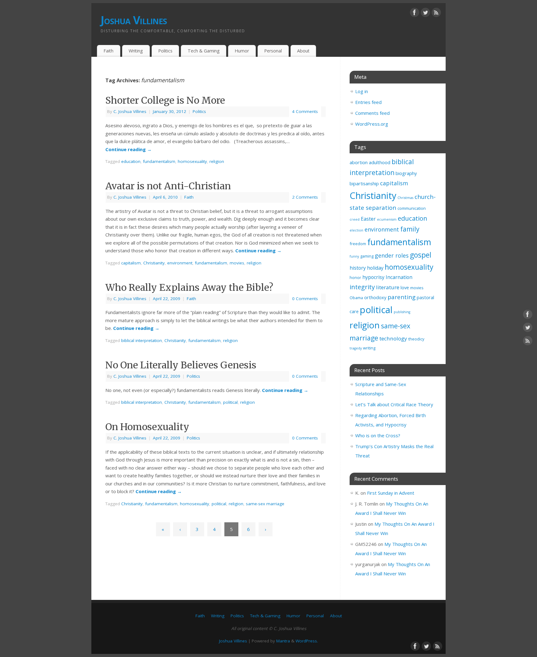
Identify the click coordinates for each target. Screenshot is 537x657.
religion (216, 161)
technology (393, 338)
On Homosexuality (147, 427)
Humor (242, 51)
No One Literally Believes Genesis (180, 365)
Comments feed (372, 113)
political (230, 402)
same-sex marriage (265, 503)
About (303, 51)
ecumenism (387, 219)
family (410, 229)
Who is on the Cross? (377, 435)
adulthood (379, 162)
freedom (358, 243)
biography (406, 173)
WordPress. (307, 641)
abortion (359, 162)
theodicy (416, 339)
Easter (368, 218)
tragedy (356, 348)
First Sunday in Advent (390, 493)
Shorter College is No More (165, 100)
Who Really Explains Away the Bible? (189, 287)
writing (369, 348)
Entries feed (368, 102)
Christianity (154, 263)
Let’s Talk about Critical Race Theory (394, 404)
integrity (362, 286)
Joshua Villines (134, 20)
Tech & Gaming (204, 51)
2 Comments (305, 197)
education (130, 161)
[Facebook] (414, 14)
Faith (108, 51)
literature (387, 287)
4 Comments (305, 111)
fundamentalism (159, 161)
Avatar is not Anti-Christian (168, 186)
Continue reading (128, 149)
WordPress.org (371, 124)
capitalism (131, 263)
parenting (401, 297)
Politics (165, 51)
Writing (136, 51)
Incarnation (399, 277)
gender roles (392, 255)
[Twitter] (425, 14)
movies (237, 263)
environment (179, 263)
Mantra (283, 641)
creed (355, 219)
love (405, 287)
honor (355, 277)
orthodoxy (375, 297)
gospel (420, 255)
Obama (356, 297)
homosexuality (192, 161)
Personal (273, 51)
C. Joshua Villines (129, 111)
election (356, 230)
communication (411, 208)
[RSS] (436, 14)
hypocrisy (373, 277)
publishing (402, 312)
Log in (361, 91)
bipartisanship (364, 184)
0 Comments (305, 298)
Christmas (405, 198)
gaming (367, 256)
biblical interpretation (141, 340)
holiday (375, 267)
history (358, 267)
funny (354, 256)
